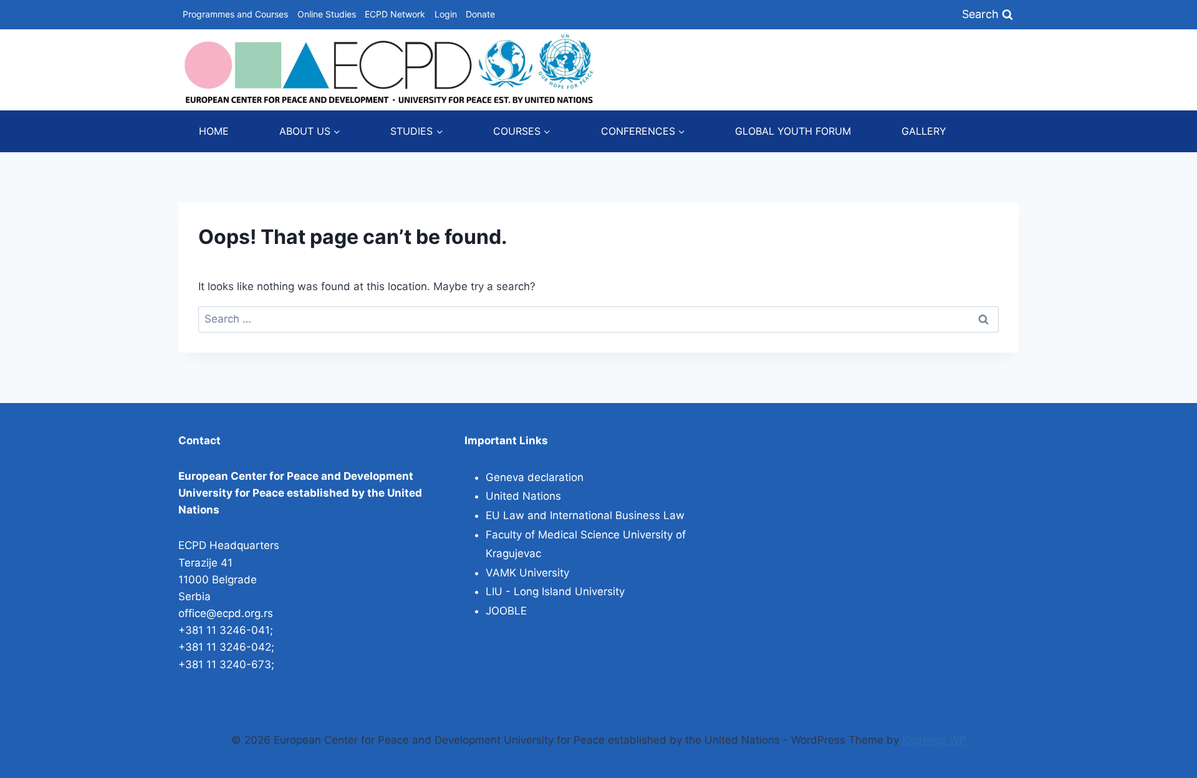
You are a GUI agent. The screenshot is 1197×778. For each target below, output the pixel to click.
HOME (214, 131)
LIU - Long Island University (555, 591)
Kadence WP (934, 740)
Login (446, 14)
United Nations (523, 496)
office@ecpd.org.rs (225, 613)
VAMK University (527, 572)
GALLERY (923, 131)
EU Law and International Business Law (585, 515)
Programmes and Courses (235, 14)
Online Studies (326, 14)
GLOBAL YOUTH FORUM (793, 131)
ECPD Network (395, 14)
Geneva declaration (535, 477)
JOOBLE (506, 611)
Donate (480, 14)
